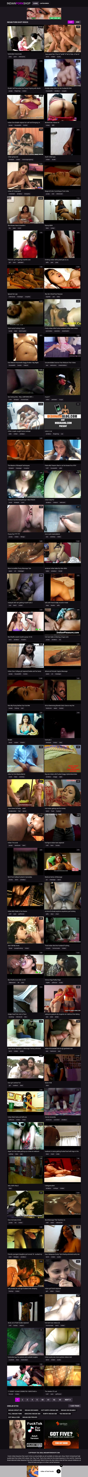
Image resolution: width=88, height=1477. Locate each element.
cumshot (56, 1120)
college (55, 1188)
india (57, 1154)
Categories (44, 3)
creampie (12, 194)
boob (10, 742)
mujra (61, 399)
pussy (10, 91)
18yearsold (12, 982)
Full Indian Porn (15, 1414)
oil (15, 571)
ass (59, 1051)
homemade (24, 399)
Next (67, 1400)
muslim (23, 639)
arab (10, 434)
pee (52, 262)
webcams (22, 56)
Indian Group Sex (15, 1410)
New (77, 22)
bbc (25, 1017)
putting (11, 1154)
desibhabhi (65, 331)
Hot (70, 22)
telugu (23, 537)
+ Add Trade (74, 1406)
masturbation (63, 365)
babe (47, 571)
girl (10, 262)
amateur (57, 91)
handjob (11, 159)
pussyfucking (18, 948)
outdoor (15, 1085)
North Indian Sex (50, 1414)
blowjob (16, 399)
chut (57, 914)
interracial (59, 194)
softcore (54, 982)
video (47, 399)
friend (57, 1291)
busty (61, 982)
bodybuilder (12, 811)
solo (14, 262)
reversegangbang (27, 159)
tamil (47, 56)
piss (56, 262)
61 (48, 1400)
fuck (52, 811)
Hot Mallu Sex (14, 1417)
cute (10, 399)
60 (42, 1400)
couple (64, 91)
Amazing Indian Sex (32, 1414)
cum (22, 502)
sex (54, 296)
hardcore (49, 708)
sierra (24, 811)
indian (53, 56)
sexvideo (57, 331)
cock (19, 228)
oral (53, 194)
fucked (58, 811)
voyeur (22, 1325)
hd (60, 639)
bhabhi (22, 742)
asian (10, 571)
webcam (62, 502)
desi (15, 331)
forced (11, 1394)
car (62, 434)
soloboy (52, 537)
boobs (25, 125)
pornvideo (49, 331)
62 (54, 1400)
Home (35, 3)
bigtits (48, 982)
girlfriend (21, 914)
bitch (47, 811)
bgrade (48, 296)
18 (18, 982)
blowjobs (27, 194)
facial (10, 948)
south (53, 159)
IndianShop (18, 3)
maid (23, 1120)
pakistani (20, 262)
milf (47, 468)
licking (17, 708)
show (56, 1017)
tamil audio (22, 331)
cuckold (11, 1360)
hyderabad (24, 1360)
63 (60, 1400)
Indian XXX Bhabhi (68, 1410)
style (60, 777)
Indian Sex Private (29, 1417)
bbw (47, 228)
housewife (49, 91)
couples (27, 296)
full (19, 811)
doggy (55, 777)
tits (10, 228)
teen (10, 639)
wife (47, 262)
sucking (11, 1017)
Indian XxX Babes (31, 1410)
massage (20, 296)
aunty (58, 56)
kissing (11, 1291)
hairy (15, 777)
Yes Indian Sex (65, 1414)
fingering (17, 91)
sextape (22, 434)
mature (26, 365)
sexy (10, 56)
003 (53, 125)
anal (51, 1017)
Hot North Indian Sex (49, 1410)
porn (15, 56)
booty (60, 571)
